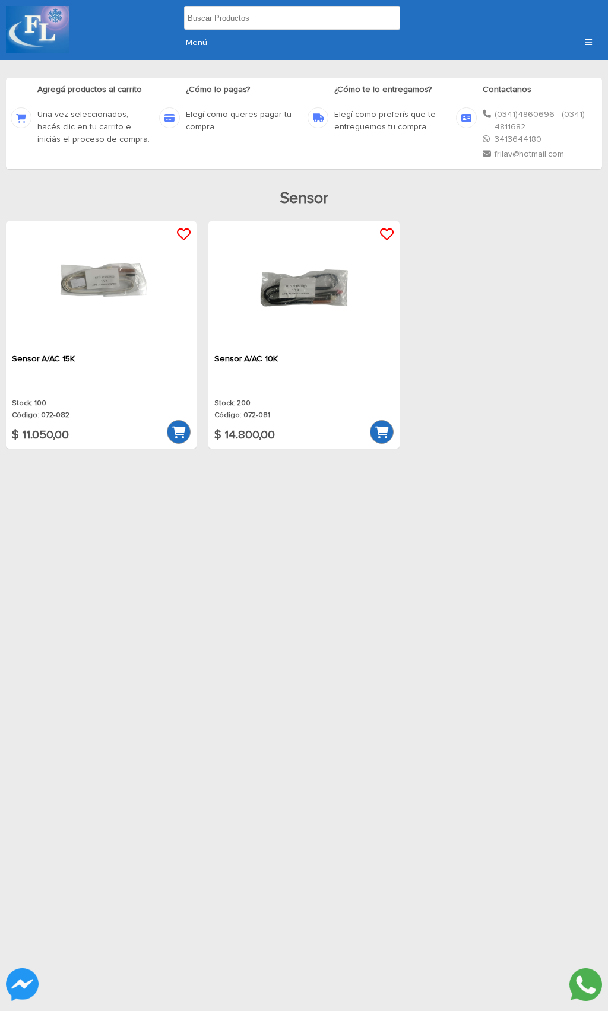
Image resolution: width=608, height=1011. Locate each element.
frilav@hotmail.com (529, 154)
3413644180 (518, 139)
